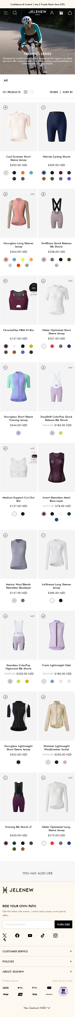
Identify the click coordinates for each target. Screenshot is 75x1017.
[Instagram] (55, 935)
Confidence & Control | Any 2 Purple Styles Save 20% (37, 4)
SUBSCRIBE (63, 924)
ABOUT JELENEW (13, 971)
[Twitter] (4, 935)
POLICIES (8, 961)
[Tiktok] (43, 935)
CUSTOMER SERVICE (15, 951)
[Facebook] (17, 935)
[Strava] (4, 940)
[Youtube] (30, 935)
